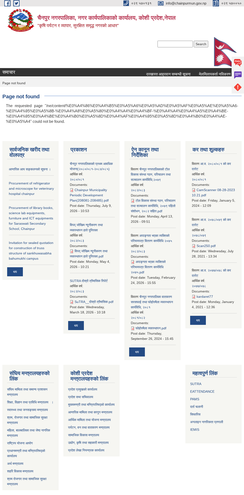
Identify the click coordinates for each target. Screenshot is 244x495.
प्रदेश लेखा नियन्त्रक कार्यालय (86, 450)
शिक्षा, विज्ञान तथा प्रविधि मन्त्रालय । (30, 402)
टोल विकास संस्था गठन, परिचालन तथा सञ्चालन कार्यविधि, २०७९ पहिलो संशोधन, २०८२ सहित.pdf (153, 206)
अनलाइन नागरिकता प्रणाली (206, 422)
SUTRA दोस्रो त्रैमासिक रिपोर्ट (89, 281)
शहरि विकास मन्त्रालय (20, 471)
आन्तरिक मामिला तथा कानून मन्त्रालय (90, 412)
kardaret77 (205, 296)
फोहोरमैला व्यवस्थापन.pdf (151, 328)
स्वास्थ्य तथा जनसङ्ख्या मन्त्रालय (27, 410)
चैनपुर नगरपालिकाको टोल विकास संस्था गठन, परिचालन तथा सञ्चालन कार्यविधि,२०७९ (151, 174)
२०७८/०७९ (199, 235)
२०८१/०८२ (138, 318)
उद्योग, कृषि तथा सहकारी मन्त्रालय (88, 443)
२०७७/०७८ (199, 286)
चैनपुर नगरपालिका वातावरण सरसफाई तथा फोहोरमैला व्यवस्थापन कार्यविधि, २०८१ (152, 302)
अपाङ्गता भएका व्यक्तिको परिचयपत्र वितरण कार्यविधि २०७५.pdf (148, 267)
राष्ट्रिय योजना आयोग (20, 443)
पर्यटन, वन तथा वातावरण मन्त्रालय (89, 427)
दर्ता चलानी (196, 407)
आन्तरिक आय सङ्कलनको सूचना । (30, 169)
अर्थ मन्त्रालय (15, 463)
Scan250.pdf (206, 246)
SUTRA (195, 384)
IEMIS (194, 429)
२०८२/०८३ (77, 241)
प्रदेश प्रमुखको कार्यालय (82, 389)
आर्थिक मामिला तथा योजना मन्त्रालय (89, 420)
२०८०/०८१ (77, 179)
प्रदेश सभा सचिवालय (80, 397)
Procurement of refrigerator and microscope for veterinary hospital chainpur (31, 188)
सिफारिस (195, 414)
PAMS (194, 399)
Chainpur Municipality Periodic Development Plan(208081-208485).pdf (89, 195)
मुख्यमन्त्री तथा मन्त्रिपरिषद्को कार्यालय (91, 404)
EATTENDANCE (202, 391)
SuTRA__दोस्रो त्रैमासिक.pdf (94, 302)
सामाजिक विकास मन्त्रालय (83, 435)
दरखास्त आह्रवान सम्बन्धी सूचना (165, 74)
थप (15, 272)
